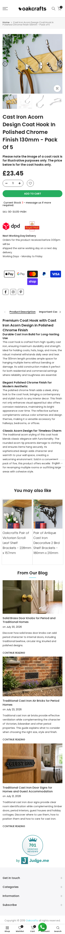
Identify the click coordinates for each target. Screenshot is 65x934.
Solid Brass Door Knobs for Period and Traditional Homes (29, 620)
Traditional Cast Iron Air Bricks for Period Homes (31, 703)
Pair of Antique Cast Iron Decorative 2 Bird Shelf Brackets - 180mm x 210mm (46, 542)
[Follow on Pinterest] (21, 292)
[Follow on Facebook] (5, 292)
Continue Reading (14, 653)
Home (6, 22)
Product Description (23, 312)
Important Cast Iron (52, 312)
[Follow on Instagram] (13, 292)
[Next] (60, 63)
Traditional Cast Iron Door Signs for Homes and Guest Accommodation (28, 789)
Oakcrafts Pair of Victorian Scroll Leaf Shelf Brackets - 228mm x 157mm (17, 542)
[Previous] (5, 63)
